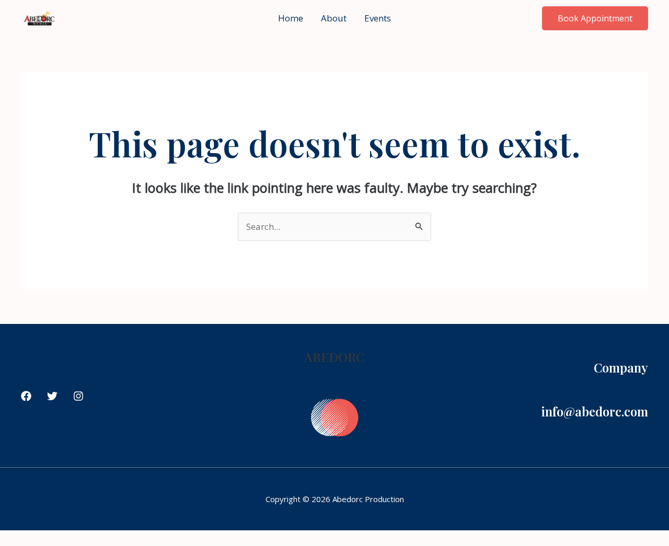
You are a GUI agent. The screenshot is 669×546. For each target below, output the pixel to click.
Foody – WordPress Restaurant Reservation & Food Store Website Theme (278, 544)
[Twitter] (52, 396)
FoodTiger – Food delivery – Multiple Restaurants (245, 544)
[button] (595, 18)
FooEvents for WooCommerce (356, 544)
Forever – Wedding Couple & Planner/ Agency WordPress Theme (456, 544)
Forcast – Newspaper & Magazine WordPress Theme (402, 544)
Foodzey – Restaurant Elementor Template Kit (335, 544)
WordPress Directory (202, 544)
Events (377, 18)
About (334, 18)
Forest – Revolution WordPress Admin (427, 544)
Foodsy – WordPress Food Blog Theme (220, 544)
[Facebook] (26, 396)
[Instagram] (78, 396)
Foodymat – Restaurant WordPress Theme (309, 544)
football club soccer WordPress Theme (376, 544)
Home (290, 18)
